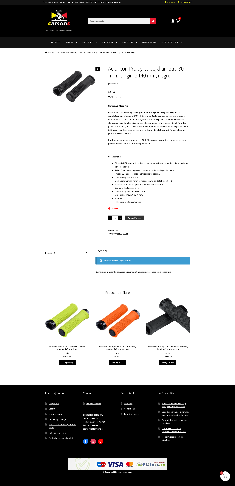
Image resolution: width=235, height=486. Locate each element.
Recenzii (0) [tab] (50, 252)
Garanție (53, 408)
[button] (97, 69)
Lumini (70, 42)
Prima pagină (53, 52)
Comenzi (128, 403)
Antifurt (87, 42)
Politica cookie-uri (57, 432)
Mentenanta (149, 42)
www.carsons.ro (125, 472)
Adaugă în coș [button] (67, 362)
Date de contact (93, 403)
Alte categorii (169, 42)
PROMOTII (56, 42)
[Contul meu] (172, 21)
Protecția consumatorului (61, 438)
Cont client (129, 408)
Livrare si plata (55, 414)
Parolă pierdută (131, 414)
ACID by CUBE (76, 52)
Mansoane (108, 42)
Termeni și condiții (57, 419)
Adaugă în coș (134, 218)
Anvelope (127, 42)
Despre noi (54, 403)
